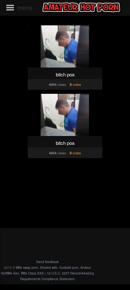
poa (73, 27)
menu (24, 7)
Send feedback (47, 262)
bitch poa (65, 74)
